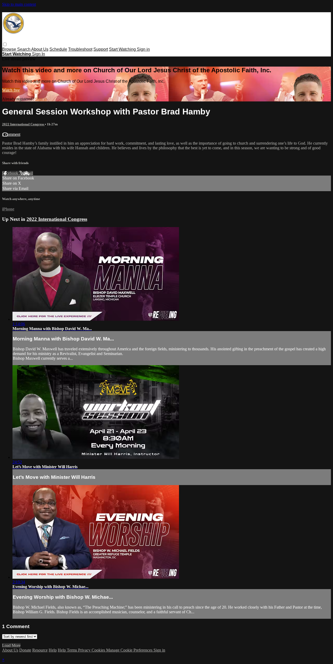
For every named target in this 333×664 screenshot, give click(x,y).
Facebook (10, 173)
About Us (39, 49)
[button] (5, 44)
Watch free (11, 90)
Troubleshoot (80, 49)
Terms (72, 650)
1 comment (11, 134)
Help (53, 650)
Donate (25, 650)
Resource (40, 650)
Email (28, 173)
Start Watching (123, 49)
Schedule (58, 49)
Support (100, 49)
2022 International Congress (23, 124)
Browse (9, 49)
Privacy (85, 650)
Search (24, 49)
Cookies (99, 650)
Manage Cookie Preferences (129, 650)
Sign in (143, 49)
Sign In (38, 54)
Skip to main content (19, 4)
